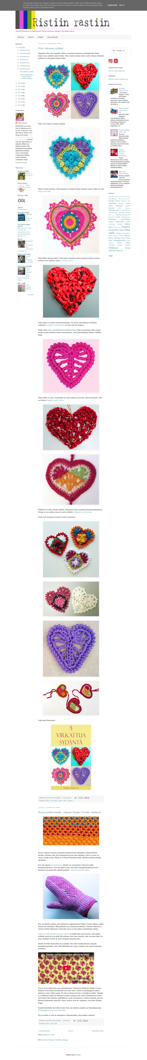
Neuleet (126, 226)
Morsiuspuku (118, 227)
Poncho (121, 235)
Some (123, 238)
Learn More (112, 5)
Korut (118, 217)
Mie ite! (20, 239)
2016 (20, 89)
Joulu (112, 206)
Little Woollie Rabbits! (28, 287)
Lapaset (111, 222)
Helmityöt (112, 201)
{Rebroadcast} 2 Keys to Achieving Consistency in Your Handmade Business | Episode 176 (25, 232)
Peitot (110, 235)
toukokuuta (23, 66)
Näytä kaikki (31, 294)
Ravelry (111, 238)
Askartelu (111, 196)
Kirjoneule (112, 210)
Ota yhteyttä (52, 37)
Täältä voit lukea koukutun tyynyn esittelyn (54, 934)
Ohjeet (40, 37)
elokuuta (23, 59)
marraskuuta (24, 53)
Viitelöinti (121, 245)
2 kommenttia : (66, 1020)
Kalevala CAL (116, 208)
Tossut (128, 240)
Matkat (127, 224)
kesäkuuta (23, 62)
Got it (121, 5)
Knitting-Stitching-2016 (123, 215)
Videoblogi (112, 245)
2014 (20, 96)
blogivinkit (119, 250)
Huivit (118, 201)
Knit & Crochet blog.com (116, 71)
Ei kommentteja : (67, 797)
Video (65, 800)
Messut (111, 227)
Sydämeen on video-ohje (82, 512)
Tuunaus (112, 243)
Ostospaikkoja (126, 233)
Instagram (122, 203)
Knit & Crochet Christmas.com (118, 79)
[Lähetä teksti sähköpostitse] (75, 797)
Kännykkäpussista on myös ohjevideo (52, 1010)
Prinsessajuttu (22, 183)
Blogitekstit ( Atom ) (48, 1035)
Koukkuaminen (125, 217)
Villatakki (127, 245)
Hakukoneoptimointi (124, 199)
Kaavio (127, 206)
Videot (31, 37)
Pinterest (116, 235)
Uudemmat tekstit (44, 1031)
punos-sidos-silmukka (25, 266)
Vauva (121, 243)
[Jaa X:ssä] (84, 798)
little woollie (22, 283)
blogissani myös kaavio (55, 400)
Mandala (121, 224)
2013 (20, 99)
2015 (20, 92)
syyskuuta (23, 56)
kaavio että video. (44, 191)
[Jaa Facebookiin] (86, 798)
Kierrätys (127, 208)
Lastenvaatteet (120, 222)
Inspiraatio (113, 203)
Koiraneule (112, 217)
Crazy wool (118, 196)
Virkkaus (70, 800)
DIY (123, 196)
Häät (128, 201)
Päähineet (127, 235)
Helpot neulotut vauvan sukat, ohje (124, 110)
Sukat (128, 238)
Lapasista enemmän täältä (79, 870)
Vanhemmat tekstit (97, 1031)
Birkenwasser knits (24, 254)
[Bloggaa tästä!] (81, 798)
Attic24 (20, 207)
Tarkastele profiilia (21, 162)
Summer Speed (22, 209)
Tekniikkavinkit (119, 240)
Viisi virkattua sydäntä (50, 48)
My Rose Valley (23, 195)
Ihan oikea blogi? (23, 212)
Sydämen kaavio (67, 261)
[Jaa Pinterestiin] (88, 798)
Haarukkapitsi (113, 199)
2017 (20, 86)
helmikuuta (23, 69)
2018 (20, 83)
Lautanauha (113, 224)
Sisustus (117, 238)
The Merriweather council (24, 225)
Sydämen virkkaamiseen (55, 325)
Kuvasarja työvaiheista (119, 219)
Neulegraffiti (113, 230)
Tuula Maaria (22, 123)
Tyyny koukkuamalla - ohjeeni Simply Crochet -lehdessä (69, 812)
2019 (20, 47)
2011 (20, 105)
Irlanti (128, 203)
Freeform (127, 196)
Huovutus (124, 201)
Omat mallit (54, 800)
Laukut (128, 222)
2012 (20, 102)
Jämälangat (120, 206)
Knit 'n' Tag (120, 210)
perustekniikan (56, 865)
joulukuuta (23, 50)
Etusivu (21, 37)
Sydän (60, 800)
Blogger (78, 1055)
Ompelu (119, 233)
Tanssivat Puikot (23, 171)
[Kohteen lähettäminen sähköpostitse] (79, 798)
